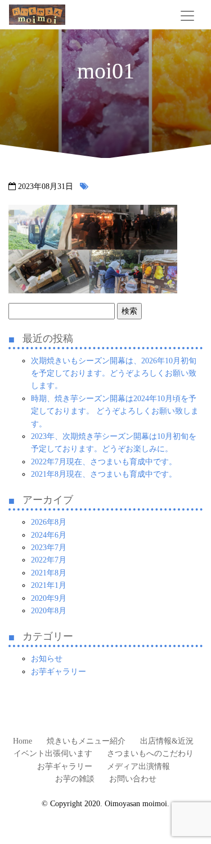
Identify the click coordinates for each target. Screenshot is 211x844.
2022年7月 (48, 560)
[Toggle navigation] (187, 16)
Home (22, 741)
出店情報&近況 (167, 741)
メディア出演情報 (138, 766)
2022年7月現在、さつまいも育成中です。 (104, 462)
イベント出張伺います (53, 753)
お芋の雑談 (75, 779)
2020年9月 (48, 598)
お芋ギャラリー (58, 671)
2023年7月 (48, 547)
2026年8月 (48, 522)
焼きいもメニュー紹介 (86, 741)
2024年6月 (48, 535)
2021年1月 (48, 585)
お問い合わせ (132, 779)
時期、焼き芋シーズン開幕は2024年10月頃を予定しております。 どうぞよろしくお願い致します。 (115, 411)
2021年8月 (48, 573)
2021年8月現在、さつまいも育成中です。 (104, 474)
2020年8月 (48, 610)
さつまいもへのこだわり (150, 753)
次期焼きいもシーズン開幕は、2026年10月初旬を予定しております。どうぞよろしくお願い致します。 (113, 373)
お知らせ (46, 658)
